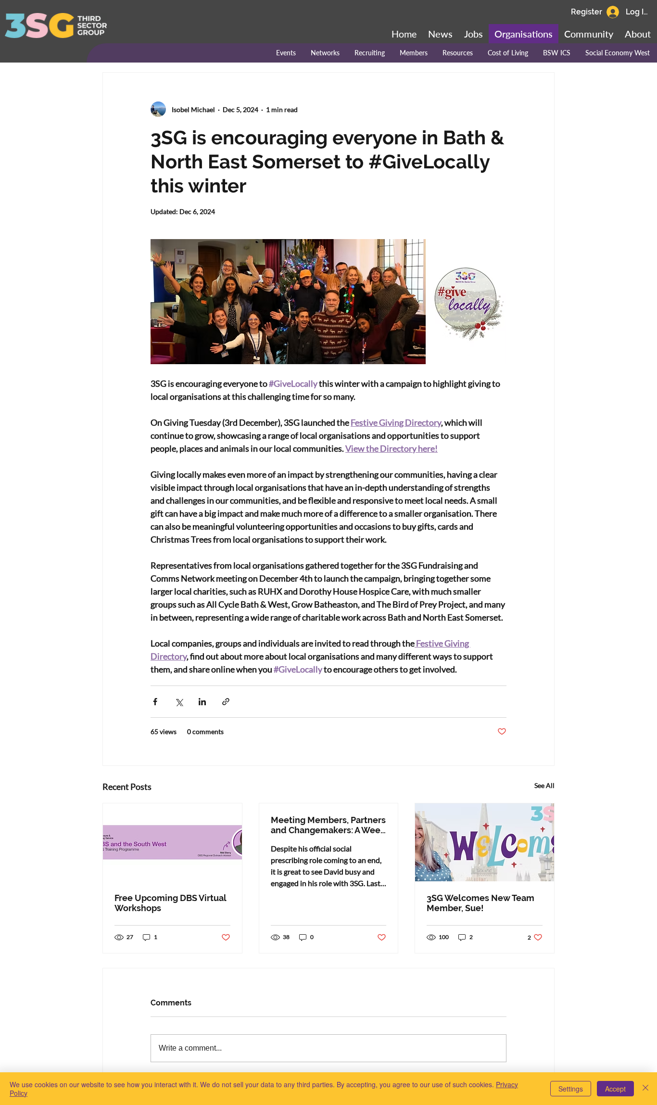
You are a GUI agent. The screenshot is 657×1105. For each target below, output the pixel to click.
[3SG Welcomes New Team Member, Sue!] (484, 842)
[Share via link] (225, 701)
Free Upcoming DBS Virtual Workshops (170, 903)
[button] (588, 33)
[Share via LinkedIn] (202, 701)
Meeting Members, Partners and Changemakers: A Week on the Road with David (328, 825)
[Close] (645, 1088)
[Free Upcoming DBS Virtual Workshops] (172, 842)
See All (544, 785)
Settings (570, 1088)
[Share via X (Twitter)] (178, 701)
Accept (615, 1088)
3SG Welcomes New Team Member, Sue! (480, 903)
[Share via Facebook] (155, 701)
